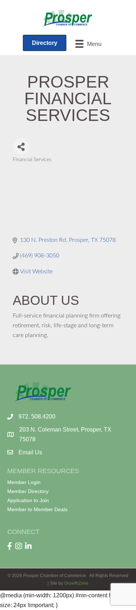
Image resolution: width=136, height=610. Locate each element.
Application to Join (28, 500)
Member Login (24, 482)
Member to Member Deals (37, 509)
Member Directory (28, 491)
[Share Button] (21, 146)
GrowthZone (76, 583)
